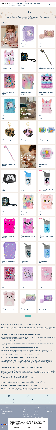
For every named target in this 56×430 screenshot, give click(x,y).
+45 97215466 (4, 413)
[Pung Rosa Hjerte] (46, 33)
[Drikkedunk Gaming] (46, 250)
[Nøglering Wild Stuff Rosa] (28, 129)
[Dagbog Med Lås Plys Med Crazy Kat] (46, 81)
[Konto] (49, 4)
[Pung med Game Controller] (9, 178)
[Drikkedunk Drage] (28, 250)
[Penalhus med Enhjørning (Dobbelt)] (9, 250)
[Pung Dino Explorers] (9, 201)
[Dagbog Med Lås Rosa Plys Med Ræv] (46, 201)
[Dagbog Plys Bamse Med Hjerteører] (9, 298)
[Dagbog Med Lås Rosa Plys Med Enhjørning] (9, 81)
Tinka (21, 43)
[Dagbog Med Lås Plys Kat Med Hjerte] (28, 201)
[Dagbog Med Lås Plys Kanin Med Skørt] (46, 106)
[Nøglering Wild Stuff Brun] (9, 129)
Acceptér (28, 427)
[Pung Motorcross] (28, 57)
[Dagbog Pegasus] (9, 106)
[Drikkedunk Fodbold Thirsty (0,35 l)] (28, 178)
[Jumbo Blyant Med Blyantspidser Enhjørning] (9, 153)
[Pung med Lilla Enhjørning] (46, 298)
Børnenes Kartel (6, 427)
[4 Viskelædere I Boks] (46, 153)
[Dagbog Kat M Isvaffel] (9, 57)
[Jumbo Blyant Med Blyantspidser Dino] (46, 57)
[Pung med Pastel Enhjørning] (28, 298)
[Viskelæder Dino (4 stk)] (46, 129)
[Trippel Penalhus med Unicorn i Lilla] (28, 33)
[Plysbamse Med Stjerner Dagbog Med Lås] (28, 225)
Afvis (40, 427)
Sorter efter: (42, 22)
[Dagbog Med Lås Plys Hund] (28, 81)
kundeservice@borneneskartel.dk (8, 411)
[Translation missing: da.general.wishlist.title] (51, 4)
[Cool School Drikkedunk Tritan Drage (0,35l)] (46, 225)
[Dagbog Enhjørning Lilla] (28, 274)
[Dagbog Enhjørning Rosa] (46, 274)
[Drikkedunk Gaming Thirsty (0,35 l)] (46, 178)
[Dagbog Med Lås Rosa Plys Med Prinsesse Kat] (9, 225)
